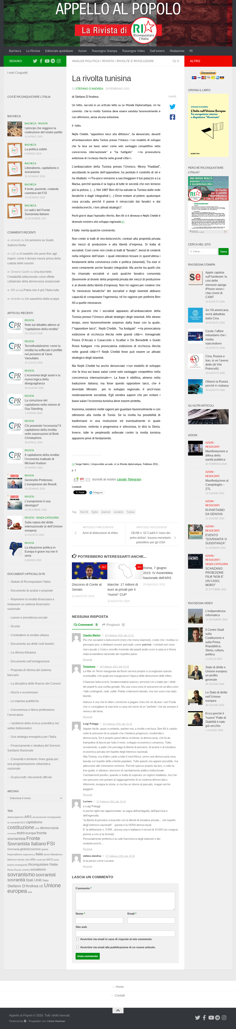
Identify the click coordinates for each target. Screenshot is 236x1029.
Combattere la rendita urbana (30, 635)
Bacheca (15, 51)
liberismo (12, 859)
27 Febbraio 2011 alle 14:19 (111, 801)
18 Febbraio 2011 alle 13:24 (114, 666)
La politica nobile (36, 149)
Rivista (108, 61)
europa (30, 833)
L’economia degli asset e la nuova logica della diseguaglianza (42, 379)
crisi (37, 828)
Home (120, 986)
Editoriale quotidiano (59, 51)
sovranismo (21, 874)
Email (131, 913)
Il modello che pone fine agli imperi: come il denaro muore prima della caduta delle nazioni (34, 258)
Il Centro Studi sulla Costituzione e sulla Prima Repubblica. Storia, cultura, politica (214, 642)
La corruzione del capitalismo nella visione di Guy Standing (42, 404)
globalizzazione (30, 849)
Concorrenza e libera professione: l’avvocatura (31, 712)
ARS (28, 817)
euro (21, 833)
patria (56, 860)
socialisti (118, 512)
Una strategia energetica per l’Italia (33, 736)
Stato (45, 880)
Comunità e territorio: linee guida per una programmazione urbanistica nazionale (32, 764)
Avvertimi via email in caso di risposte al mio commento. (116, 939)
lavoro (47, 854)
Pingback (115, 624)
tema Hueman (56, 1021)
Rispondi (87, 659)
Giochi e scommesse (24, 692)
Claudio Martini (91, 635)
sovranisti (46, 874)
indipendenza (29, 854)
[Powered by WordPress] (25, 1021)
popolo (10, 865)
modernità (41, 860)
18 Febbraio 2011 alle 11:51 (119, 635)
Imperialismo (14, 854)
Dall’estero (157, 51)
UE (41, 886)
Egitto (95, 512)
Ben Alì (84, 512)
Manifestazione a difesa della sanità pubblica (216, 455)
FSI (51, 843)
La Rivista (33, 51)
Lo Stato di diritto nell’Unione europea (216, 696)
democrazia (49, 828)
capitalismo (34, 822)
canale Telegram (129, 479)
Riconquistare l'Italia (43, 864)
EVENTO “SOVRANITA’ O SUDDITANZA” (216, 539)
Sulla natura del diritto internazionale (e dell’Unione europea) (44, 526)
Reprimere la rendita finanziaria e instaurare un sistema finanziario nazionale (30, 604)
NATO (49, 859)
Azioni (82, 51)
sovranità (16, 879)
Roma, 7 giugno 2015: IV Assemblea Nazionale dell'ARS (158, 573)
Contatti (120, 995)
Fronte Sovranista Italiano (26, 841)
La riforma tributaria (23, 652)
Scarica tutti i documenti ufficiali (31, 777)
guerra (44, 849)
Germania (13, 849)
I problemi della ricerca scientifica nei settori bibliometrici (33, 726)
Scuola (15, 626)
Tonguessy (89, 666)
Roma (10, 870)
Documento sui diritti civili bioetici (32, 643)
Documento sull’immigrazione (30, 661)
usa (30, 891)
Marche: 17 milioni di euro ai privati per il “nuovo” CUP (122, 590)
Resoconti (212, 446)
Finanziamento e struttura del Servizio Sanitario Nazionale (33, 748)
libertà (21, 859)
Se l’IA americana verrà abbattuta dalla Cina (216, 314)
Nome (80, 913)
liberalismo (56, 854)
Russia (17, 870)
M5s (33, 859)
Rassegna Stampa (104, 51)
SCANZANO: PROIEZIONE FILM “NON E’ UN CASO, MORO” (214, 577)
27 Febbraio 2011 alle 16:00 (120, 856)
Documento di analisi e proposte (32, 590)
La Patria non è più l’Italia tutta (39, 290)
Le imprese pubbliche (25, 701)
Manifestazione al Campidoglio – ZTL (216, 484)
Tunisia (130, 512)
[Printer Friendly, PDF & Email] (82, 479)
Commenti (87, 624)
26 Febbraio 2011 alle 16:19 (117, 724)
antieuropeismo (15, 817)
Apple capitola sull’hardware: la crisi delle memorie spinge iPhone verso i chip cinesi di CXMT (216, 285)
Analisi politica (85, 61)
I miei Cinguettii (17, 72)
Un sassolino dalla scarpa (42, 298)
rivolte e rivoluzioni (135, 61)
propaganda (21, 865)
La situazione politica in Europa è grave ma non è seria (41, 551)
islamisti (105, 512)
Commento (84, 888)
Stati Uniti (33, 880)
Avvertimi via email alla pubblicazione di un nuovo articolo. (118, 947)
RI (191, 51)
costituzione (20, 827)
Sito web (81, 927)
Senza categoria (47, 517)
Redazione (177, 51)
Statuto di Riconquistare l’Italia (31, 581)
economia (11, 833)
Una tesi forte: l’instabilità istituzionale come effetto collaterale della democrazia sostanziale (33, 276)
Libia (27, 859)
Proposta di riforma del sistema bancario (29, 672)
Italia (39, 854)
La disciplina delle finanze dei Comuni (36, 683)
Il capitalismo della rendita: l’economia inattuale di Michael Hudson (42, 459)
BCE (22, 822)
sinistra (26, 869)
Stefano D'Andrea (89, 88)
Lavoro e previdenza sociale (29, 617)
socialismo (38, 869)
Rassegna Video (133, 51)
